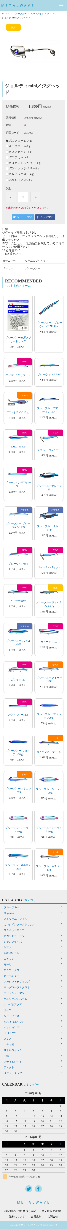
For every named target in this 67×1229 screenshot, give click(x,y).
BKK (6, 1056)
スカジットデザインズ (17, 981)
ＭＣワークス (11, 970)
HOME (5, 13)
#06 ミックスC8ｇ (21, 179)
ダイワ (8, 1010)
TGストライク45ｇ (18, 412)
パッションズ (11, 1027)
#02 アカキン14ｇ (20, 151)
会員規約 (36, 1216)
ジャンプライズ (13, 941)
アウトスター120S (18, 714)
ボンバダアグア (13, 1004)
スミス (8, 1038)
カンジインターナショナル (19, 924)
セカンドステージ (14, 936)
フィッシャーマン (14, 993)
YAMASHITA (11, 953)
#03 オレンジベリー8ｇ (24, 168)
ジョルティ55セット (49, 450)
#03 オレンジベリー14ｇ (25, 163)
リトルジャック (13, 1050)
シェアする (46, 217)
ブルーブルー (20, 13)
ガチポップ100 (48, 641)
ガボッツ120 (18, 679)
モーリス (9, 964)
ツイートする (25, 217)
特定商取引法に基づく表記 (20, 1211)
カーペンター (11, 976)
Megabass (9, 913)
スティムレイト (13, 1061)
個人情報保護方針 (52, 1211)
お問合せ (52, 1216)
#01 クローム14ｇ (20, 140)
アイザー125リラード (18, 375)
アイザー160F (18, 600)
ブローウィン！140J (48, 374)
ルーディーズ (11, 1016)
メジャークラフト (14, 1073)
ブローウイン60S (18, 563)
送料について (17, 1216)
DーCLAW (10, 1033)
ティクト (9, 1067)
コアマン (9, 958)
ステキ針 (9, 1044)
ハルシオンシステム (15, 998)
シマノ (8, 947)
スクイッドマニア (14, 930)
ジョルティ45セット (49, 567)
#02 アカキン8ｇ (20, 157)
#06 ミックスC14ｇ (21, 174)
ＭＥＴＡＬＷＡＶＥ (17, 6)
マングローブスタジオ (17, 987)
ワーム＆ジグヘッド (41, 13)
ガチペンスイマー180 (48, 752)
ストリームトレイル (15, 918)
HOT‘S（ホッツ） (14, 1021)
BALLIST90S (18, 446)
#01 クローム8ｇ (20, 146)
